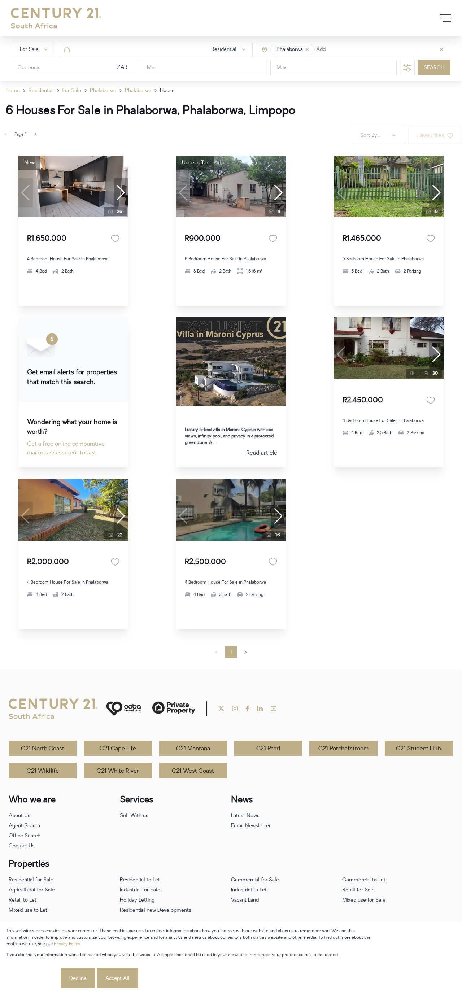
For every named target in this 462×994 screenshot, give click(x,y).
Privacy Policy (67, 944)
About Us (19, 815)
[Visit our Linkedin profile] (260, 708)
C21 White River (118, 771)
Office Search (24, 835)
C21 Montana (193, 749)
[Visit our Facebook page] (247, 708)
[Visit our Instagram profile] (235, 708)
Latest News (245, 815)
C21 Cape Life (118, 749)
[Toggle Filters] (407, 67)
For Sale (71, 90)
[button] (307, 49)
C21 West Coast (193, 771)
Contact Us (22, 845)
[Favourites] (115, 238)
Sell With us (134, 815)
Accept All (117, 978)
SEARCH (434, 67)
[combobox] (346, 49)
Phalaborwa (103, 90)
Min (151, 67)
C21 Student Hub (418, 749)
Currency (28, 67)
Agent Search (24, 825)
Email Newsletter (251, 825)
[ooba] (123, 708)
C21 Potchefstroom (343, 749)
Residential (41, 90)
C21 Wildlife (43, 771)
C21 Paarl (268, 749)
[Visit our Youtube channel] (273, 708)
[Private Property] (173, 708)
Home (13, 90)
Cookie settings (32, 978)
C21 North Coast (42, 749)
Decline (78, 978)
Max (281, 67)
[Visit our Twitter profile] (221, 708)
